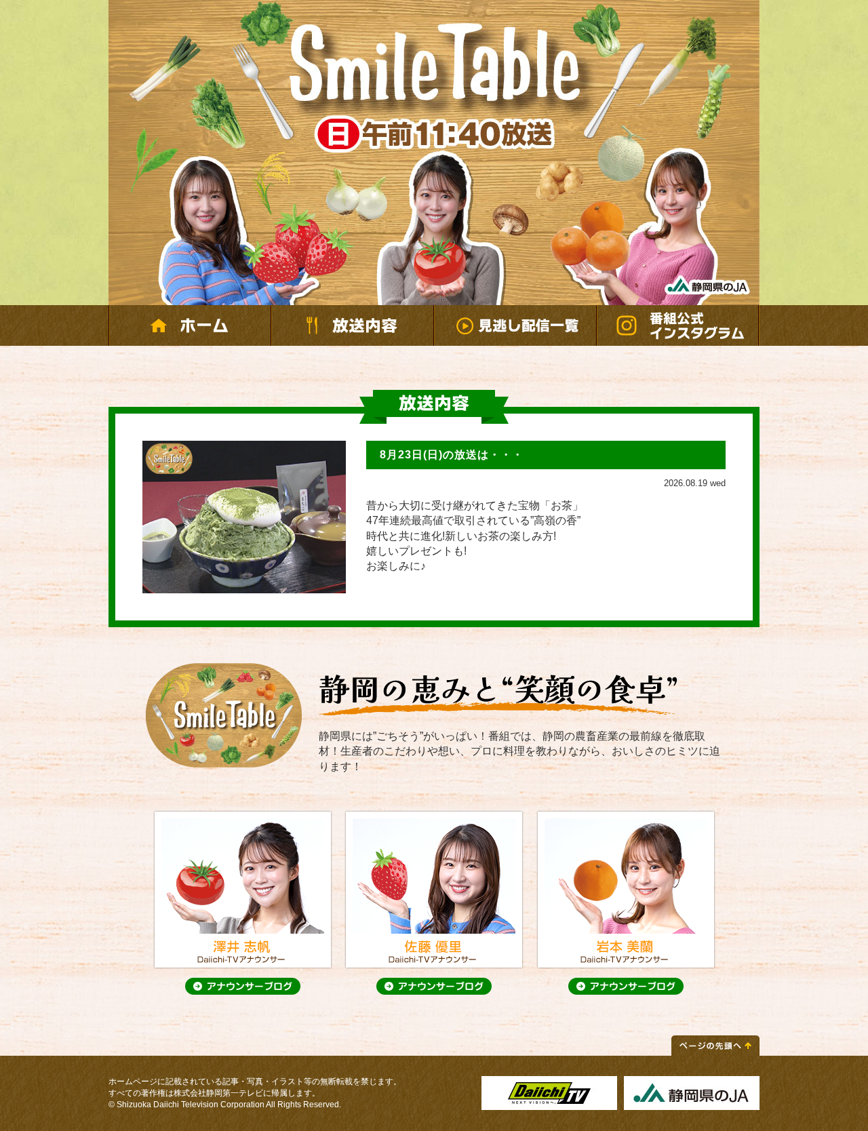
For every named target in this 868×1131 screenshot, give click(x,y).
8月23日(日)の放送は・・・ (452, 454)
